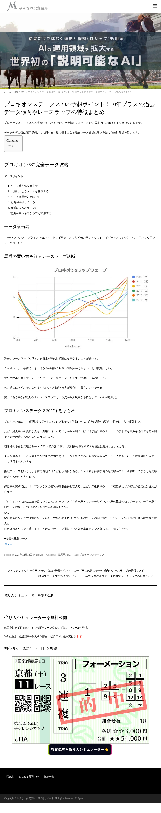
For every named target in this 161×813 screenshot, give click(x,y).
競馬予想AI (19, 92)
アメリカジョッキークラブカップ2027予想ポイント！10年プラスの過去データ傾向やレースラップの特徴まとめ (74, 570)
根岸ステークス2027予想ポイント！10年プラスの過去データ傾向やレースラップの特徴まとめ (97, 576)
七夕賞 (8, 544)
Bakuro (39, 554)
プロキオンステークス (91, 554)
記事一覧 (49, 776)
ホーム (7, 92)
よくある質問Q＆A (29, 776)
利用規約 (9, 776)
